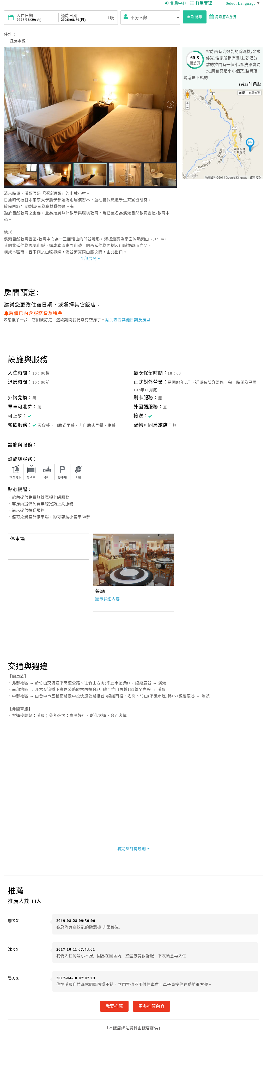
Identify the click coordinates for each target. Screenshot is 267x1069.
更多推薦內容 (151, 1006)
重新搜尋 (194, 17)
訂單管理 (204, 3)
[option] (133, 560)
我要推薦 (114, 1006)
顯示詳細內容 (107, 599)
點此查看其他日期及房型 (127, 320)
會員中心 (178, 3)
